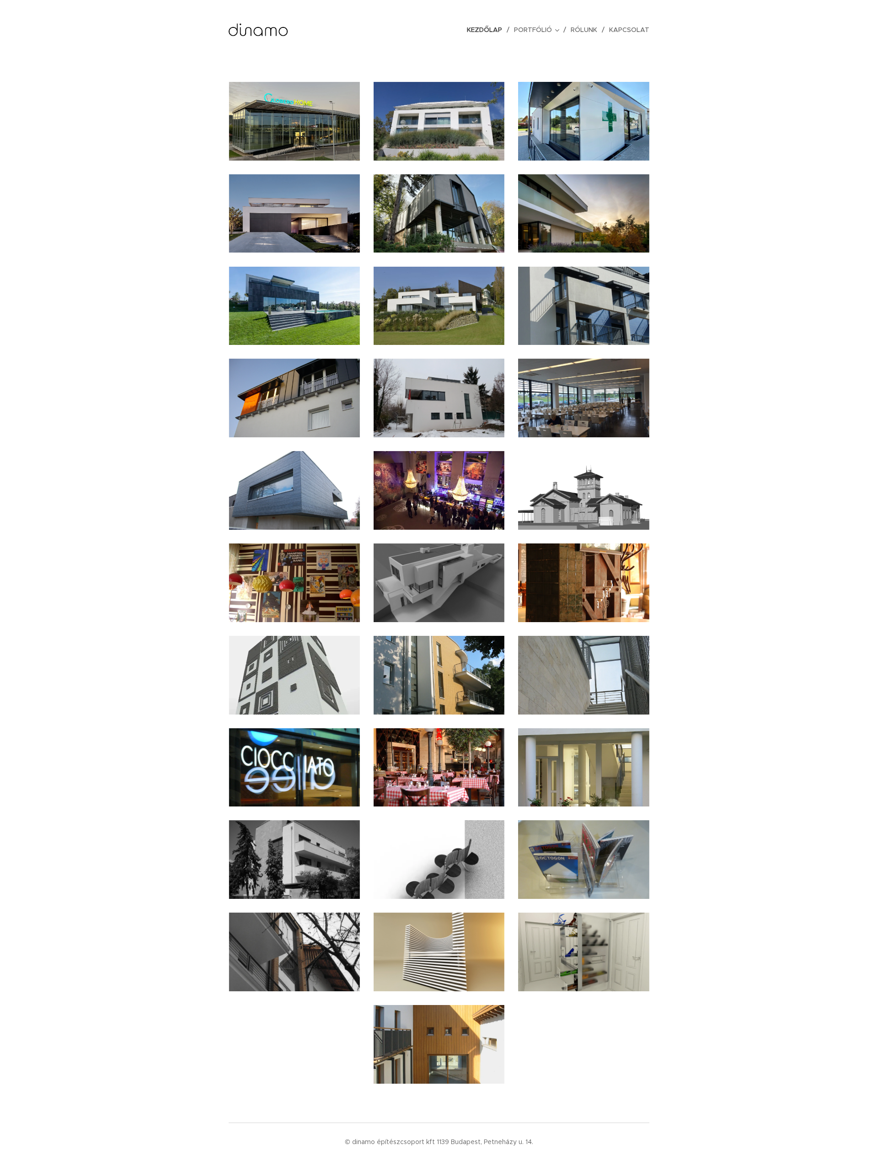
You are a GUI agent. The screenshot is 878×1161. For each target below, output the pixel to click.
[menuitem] (487, 29)
